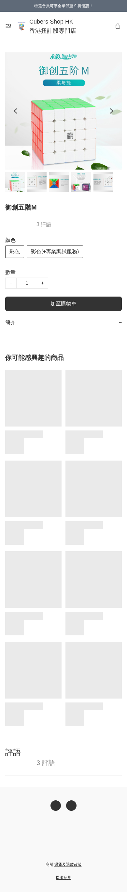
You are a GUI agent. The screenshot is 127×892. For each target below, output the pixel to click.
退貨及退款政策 (68, 864)
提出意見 (63, 877)
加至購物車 (63, 303)
